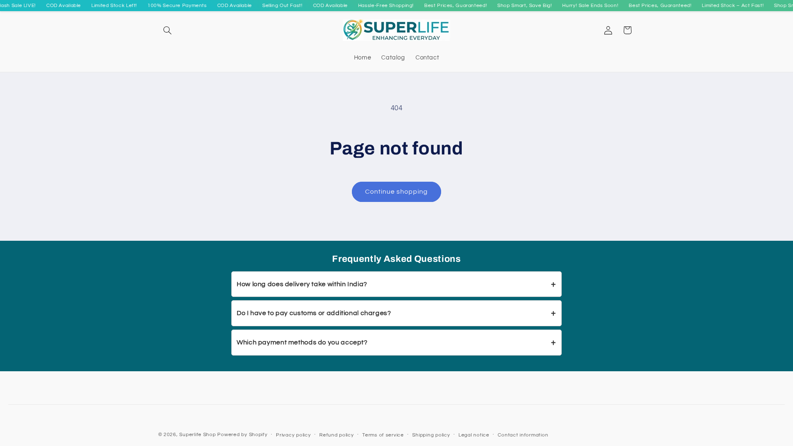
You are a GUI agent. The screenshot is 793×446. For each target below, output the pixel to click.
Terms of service (383, 435)
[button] (167, 30)
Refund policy (336, 435)
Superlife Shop (197, 434)
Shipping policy (431, 435)
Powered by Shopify (242, 434)
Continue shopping (396, 191)
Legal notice (473, 435)
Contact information (523, 435)
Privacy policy (293, 435)
